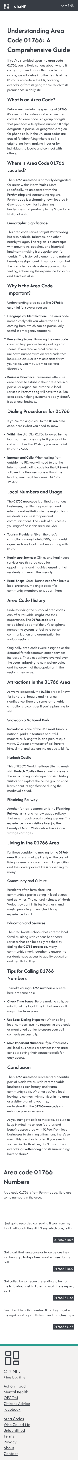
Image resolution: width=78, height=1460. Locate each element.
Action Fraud (15, 1386)
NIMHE (20, 7)
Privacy (10, 1442)
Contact (11, 1453)
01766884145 (63, 1326)
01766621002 (63, 1268)
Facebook (12, 1409)
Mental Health (16, 1392)
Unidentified (14, 1430)
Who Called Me (17, 1424)
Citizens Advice (17, 1403)
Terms (9, 1436)
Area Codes (14, 1419)
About (9, 1448)
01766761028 (63, 1239)
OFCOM (11, 1398)
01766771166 (63, 1297)
